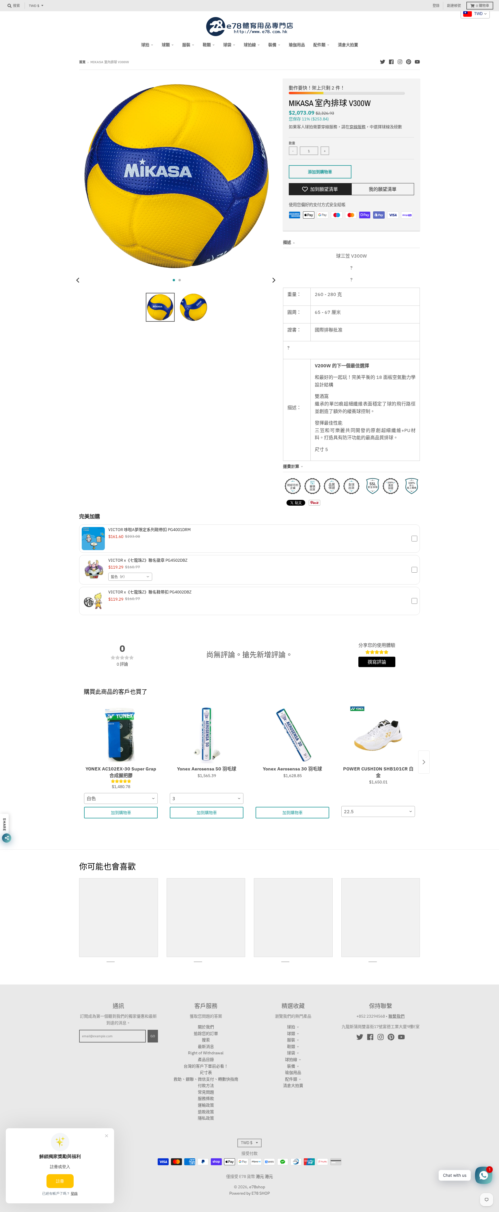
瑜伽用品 (293, 1072)
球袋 (291, 1052)
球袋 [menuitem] (227, 44)
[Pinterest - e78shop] (408, 61)
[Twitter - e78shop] (382, 61)
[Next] (273, 280)
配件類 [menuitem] (319, 44)
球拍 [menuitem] (145, 44)
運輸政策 (206, 1105)
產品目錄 (206, 1059)
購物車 (482, 5)
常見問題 (206, 1092)
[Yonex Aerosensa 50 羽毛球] (206, 734)
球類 (291, 1033)
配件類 (291, 1079)
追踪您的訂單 (206, 1033)
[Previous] (78, 280)
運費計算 (291, 466)
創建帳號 (454, 5)
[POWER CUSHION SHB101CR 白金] (378, 734)
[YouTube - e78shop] (417, 61)
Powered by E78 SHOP (249, 1193)
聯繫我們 (396, 1016)
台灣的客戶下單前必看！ (206, 1066)
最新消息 (206, 1046)
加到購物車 (121, 812)
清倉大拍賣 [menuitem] (348, 44)
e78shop (257, 1186)
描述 (287, 242)
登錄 (436, 5)
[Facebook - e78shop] (391, 61)
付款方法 (206, 1085)
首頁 (82, 62)
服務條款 (206, 1098)
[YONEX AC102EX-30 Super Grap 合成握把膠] (121, 734)
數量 (292, 143)
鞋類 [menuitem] (207, 44)
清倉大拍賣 (293, 1085)
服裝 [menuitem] (186, 44)
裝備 (291, 1066)
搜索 (206, 1039)
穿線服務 (357, 126)
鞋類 (291, 1046)
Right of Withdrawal (206, 1052)
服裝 (291, 1039)
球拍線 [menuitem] (250, 44)
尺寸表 (206, 1072)
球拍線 (291, 1059)
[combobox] (130, 577)
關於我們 (206, 1026)
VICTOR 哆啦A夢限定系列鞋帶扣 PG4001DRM (149, 529)
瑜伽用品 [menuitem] (297, 44)
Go (152, 1036)
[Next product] (424, 762)
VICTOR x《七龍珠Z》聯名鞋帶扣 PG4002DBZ (149, 592)
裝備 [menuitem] (272, 44)
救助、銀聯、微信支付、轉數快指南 (206, 1079)
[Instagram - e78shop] (400, 61)
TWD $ (34, 5)
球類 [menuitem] (166, 44)
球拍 (291, 1026)
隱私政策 (206, 1118)
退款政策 (206, 1111)
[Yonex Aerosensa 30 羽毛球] (292, 734)
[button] (249, 538)
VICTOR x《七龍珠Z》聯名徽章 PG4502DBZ (147, 560)
